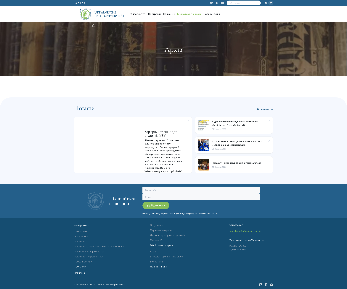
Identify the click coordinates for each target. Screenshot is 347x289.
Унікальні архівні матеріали (166, 256)
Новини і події (211, 14)
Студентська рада (161, 230)
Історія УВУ (80, 231)
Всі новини (263, 109)
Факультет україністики (88, 256)
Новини (84, 108)
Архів (153, 251)
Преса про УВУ (83, 261)
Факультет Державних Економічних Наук (99, 246)
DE (266, 3)
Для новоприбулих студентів (167, 235)
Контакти (79, 2)
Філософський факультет (89, 251)
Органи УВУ (81, 236)
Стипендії (156, 240)
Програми (154, 14)
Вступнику (156, 225)
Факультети (81, 241)
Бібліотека (156, 261)
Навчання (169, 14)
